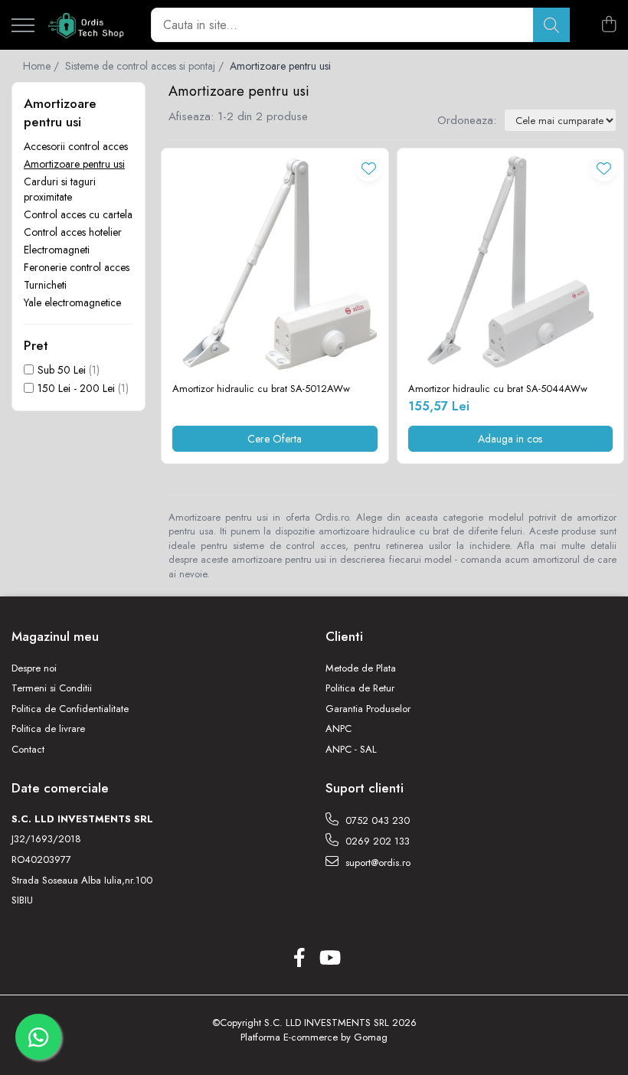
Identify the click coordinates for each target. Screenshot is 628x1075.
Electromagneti (57, 249)
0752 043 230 (376, 820)
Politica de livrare (48, 729)
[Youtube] (329, 958)
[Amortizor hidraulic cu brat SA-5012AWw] (275, 262)
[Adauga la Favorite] (368, 168)
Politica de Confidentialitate (70, 709)
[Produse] (23, 26)
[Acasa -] (87, 25)
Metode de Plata (360, 668)
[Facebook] (299, 958)
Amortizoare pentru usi (74, 164)
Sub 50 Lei (62, 369)
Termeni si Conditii (51, 688)
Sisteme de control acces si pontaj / (146, 66)
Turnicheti (45, 284)
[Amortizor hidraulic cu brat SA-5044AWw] (510, 262)
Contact (27, 749)
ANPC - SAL (351, 749)
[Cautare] (551, 25)
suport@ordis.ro (376, 862)
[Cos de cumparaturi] (608, 25)
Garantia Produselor (367, 709)
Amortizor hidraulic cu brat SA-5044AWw (497, 389)
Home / (42, 66)
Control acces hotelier (73, 232)
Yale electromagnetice (72, 302)
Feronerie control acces (76, 267)
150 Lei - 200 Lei (76, 388)
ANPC (338, 729)
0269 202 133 (376, 841)
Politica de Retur (359, 688)
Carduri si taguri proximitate (60, 189)
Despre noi (34, 668)
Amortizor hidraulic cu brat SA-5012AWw (261, 389)
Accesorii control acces (76, 146)
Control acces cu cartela (78, 214)
